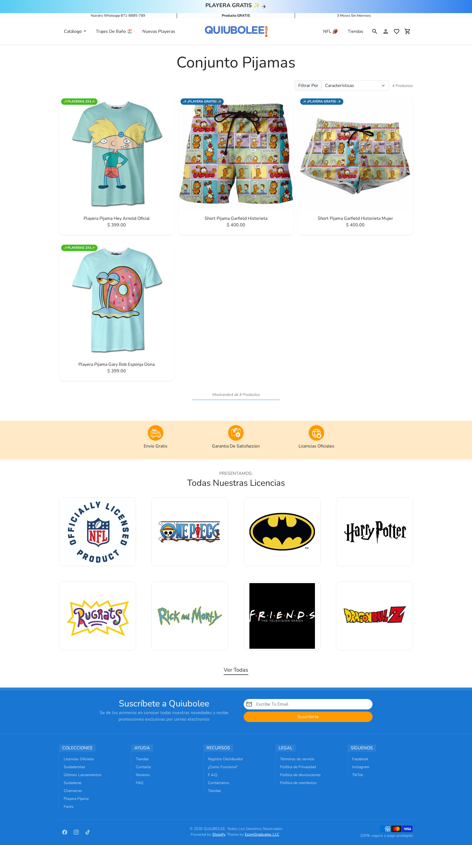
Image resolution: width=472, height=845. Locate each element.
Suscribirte (308, 717)
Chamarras (73, 790)
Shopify (218, 834)
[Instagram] (76, 831)
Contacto (143, 767)
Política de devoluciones (300, 774)
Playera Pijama (76, 798)
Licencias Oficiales (79, 759)
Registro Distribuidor (225, 759)
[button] (374, 31)
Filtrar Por (308, 86)
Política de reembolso (298, 782)
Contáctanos (218, 782)
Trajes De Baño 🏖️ (114, 31)
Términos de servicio (297, 759)
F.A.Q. (213, 774)
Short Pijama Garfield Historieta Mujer (355, 218)
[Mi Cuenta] (385, 31)
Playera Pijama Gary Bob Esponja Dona (116, 364)
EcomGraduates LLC (262, 834)
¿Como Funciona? (222, 767)
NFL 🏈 (330, 31)
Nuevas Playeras (158, 31)
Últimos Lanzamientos (83, 774)
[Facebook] (64, 831)
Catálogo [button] (73, 31)
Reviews (143, 774)
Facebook (360, 759)
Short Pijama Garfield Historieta (236, 218)
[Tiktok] (87, 831)
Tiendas (355, 31)
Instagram (360, 767)
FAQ (139, 782)
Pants (68, 806)
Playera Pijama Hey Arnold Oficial (117, 218)
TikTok (357, 774)
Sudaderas (73, 782)
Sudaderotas (74, 767)
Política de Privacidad (298, 767)
